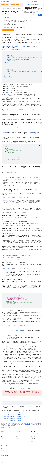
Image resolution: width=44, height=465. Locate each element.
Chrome (2, 450)
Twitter (17, 436)
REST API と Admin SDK (9, 46)
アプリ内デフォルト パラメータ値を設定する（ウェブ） (15, 416)
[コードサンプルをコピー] (41, 52)
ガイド (2, 433)
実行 (20, 8)
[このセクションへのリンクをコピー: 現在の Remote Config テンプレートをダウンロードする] (31, 262)
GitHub (2, 440)
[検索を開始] (27, 1)
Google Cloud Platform (5, 453)
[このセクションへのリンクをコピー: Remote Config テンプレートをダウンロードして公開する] (40, 228)
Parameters (6, 132)
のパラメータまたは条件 (13, 271)
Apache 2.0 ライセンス (8, 424)
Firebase (3, 8)
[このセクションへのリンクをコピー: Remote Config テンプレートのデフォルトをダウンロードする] (3, 368)
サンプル (2, 436)
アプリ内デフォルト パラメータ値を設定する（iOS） (14, 414)
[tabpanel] (22, 135)
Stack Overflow (32, 434)
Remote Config (15, 4)
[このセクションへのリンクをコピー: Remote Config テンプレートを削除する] (29, 215)
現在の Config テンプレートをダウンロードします (17, 255)
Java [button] (24, 129)
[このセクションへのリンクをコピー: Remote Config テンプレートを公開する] (23, 310)
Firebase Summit (18, 434)
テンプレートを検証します (12, 257)
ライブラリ (3, 438)
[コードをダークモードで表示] (39, 52)
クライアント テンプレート (8, 30)
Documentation (5, 4)
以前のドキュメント (33, 441)
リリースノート (32, 438)
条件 (13, 44)
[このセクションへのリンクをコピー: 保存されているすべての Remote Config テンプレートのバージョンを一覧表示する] (16, 124)
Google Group (32, 436)
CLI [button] (14, 129)
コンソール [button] (6, 129)
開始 (40, 14)
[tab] (6, 130)
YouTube (17, 438)
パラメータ (6, 44)
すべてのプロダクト (4, 455)
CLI (22, 46)
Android (2, 448)
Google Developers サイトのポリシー (30, 424)
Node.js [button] (20, 129)
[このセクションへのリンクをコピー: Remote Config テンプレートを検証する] (23, 279)
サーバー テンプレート (20, 30)
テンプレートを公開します (12, 259)
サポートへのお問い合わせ (34, 433)
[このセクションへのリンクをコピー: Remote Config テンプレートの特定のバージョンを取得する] (3, 168)
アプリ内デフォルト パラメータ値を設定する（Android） (15, 413)
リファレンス (3, 434)
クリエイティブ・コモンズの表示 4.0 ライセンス (24, 423)
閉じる (34, 14)
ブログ (17, 433)
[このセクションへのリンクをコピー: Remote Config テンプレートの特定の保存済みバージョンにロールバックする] (13, 191)
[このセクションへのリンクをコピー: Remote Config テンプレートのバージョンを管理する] (5, 117)
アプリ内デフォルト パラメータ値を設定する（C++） (14, 420)
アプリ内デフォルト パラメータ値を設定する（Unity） (14, 418)
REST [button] (28, 129)
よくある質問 (32, 440)
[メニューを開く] (2, 1)
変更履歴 (6, 92)
